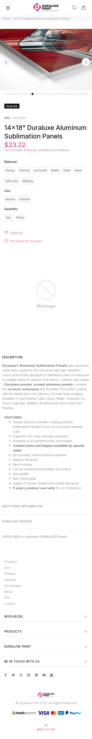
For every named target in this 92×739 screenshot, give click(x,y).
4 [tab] (14, 94)
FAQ (7, 597)
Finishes (10, 573)
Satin (66, 170)
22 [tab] (68, 94)
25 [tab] (77, 94)
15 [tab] (47, 94)
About (8, 591)
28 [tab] (86, 94)
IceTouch (40, 170)
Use (7, 567)
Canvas (24, 170)
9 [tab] (29, 94)
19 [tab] (59, 94)
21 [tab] (65, 94)
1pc (8, 217)
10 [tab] (32, 94)
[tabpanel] (46, 59)
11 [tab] (35, 94)
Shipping (30, 150)
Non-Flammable (24, 479)
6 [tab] (20, 94)
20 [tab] (62, 94)
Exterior (24, 199)
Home (6, 18)
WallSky (27, 181)
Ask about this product (26, 241)
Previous (6, 62)
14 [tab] (44, 94)
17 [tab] (53, 94)
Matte (55, 170)
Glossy (10, 170)
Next (86, 62)
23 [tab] (71, 94)
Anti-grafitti (20, 474)
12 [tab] (38, 94)
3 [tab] (11, 94)
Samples (10, 579)
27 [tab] (83, 94)
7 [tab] (23, 94)
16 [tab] (50, 94)
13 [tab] (41, 94)
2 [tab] (8, 94)
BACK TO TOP (46, 729)
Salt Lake (11, 181)
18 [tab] (56, 94)
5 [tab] (17, 94)
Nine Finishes (22, 464)
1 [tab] (5, 94)
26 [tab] (80, 94)
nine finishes (28, 398)
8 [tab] (26, 94)
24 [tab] (74, 94)
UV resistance (71, 488)
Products (10, 561)
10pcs (20, 217)
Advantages (12, 585)
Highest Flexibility (25, 460)
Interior (10, 199)
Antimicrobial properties (49, 455)
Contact (9, 603)
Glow (78, 170)
